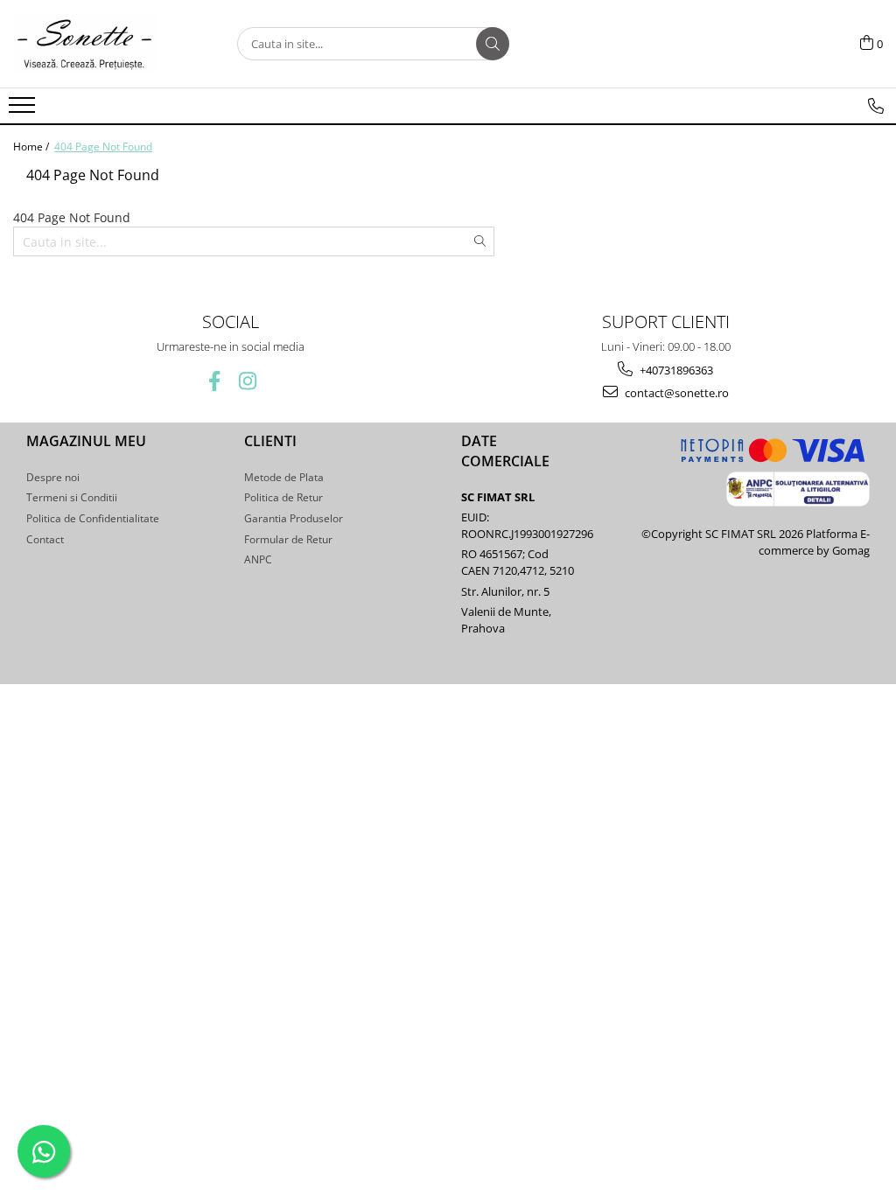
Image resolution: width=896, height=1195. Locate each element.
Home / (32, 146)
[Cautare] (492, 43)
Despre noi (53, 477)
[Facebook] (214, 381)
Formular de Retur (288, 539)
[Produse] (24, 110)
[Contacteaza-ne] (876, 105)
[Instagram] (247, 381)
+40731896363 (675, 370)
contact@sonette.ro (675, 393)
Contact (45, 539)
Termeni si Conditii (71, 497)
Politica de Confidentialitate (92, 518)
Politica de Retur (283, 497)
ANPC (258, 559)
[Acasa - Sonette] (100, 43)
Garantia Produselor (293, 518)
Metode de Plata (284, 477)
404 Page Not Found (103, 146)
